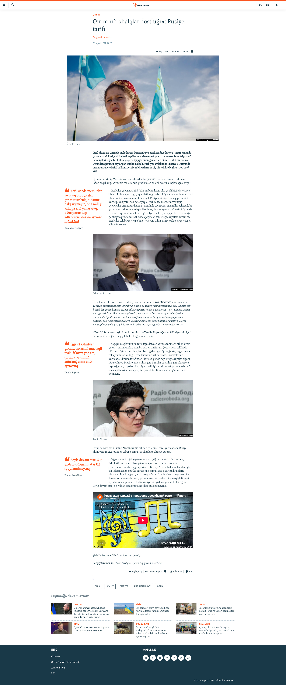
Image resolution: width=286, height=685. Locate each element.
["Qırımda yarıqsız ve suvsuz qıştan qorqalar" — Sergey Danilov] (61, 628)
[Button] (162, 52)
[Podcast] (188, 658)
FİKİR (138, 605)
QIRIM (96, 15)
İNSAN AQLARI (142, 624)
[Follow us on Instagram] (174, 658)
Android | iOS (58, 668)
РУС (260, 5)
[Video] (276, 5)
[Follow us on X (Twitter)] (153, 658)
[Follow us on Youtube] (160, 658)
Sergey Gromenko (102, 37)
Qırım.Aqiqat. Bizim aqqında (65, 662)
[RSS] (181, 658)
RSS (53, 674)
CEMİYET (78, 605)
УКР (268, 5)
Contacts (55, 657)
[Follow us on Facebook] (146, 658)
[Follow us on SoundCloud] (167, 658)
